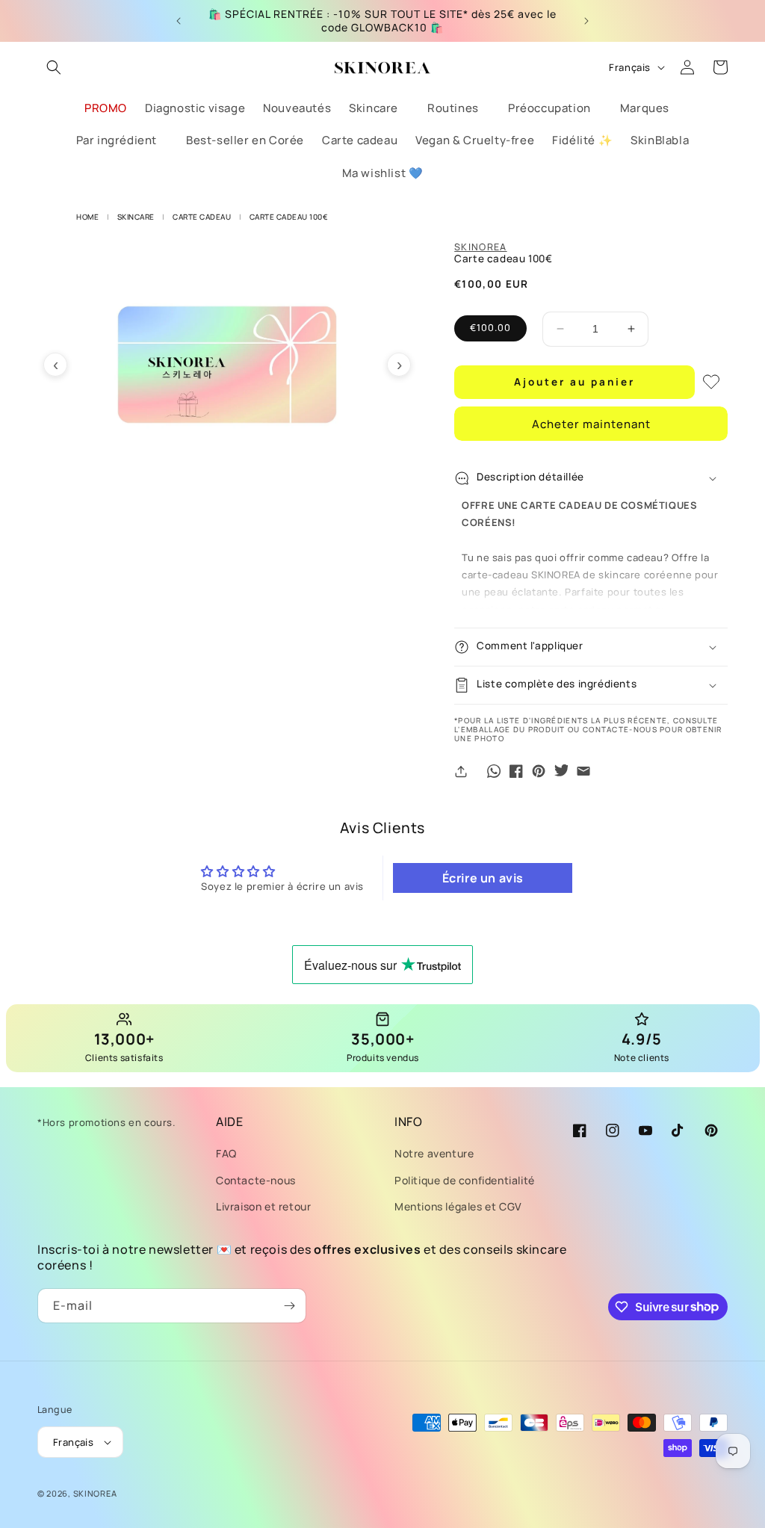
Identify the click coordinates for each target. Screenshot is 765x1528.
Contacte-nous (256, 1180)
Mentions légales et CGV (458, 1206)
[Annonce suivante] (586, 20)
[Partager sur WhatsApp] (494, 771)
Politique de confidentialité (464, 1180)
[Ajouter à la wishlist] (711, 381)
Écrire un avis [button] (483, 878)
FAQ (226, 1153)
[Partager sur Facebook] (516, 771)
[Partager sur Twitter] (561, 771)
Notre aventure (434, 1153)
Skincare (136, 216)
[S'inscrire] (289, 1305)
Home (87, 216)
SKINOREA (480, 247)
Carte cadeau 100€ (289, 216)
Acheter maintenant (591, 424)
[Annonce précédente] (178, 20)
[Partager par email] (583, 771)
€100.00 (490, 327)
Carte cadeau (202, 216)
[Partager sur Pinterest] (538, 771)
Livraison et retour (263, 1206)
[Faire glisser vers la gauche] (55, 365)
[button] (53, 67)
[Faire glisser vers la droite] (399, 365)
